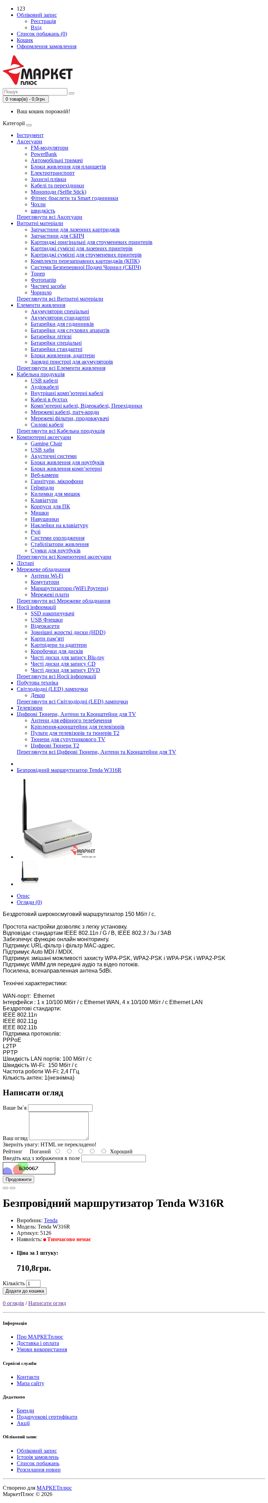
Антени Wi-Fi (47, 576)
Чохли (38, 204)
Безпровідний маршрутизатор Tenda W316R (69, 770)
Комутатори (45, 582)
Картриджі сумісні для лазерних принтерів (82, 248)
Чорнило (41, 292)
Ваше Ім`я (15, 1108)
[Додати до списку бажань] (5, 1188)
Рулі (35, 532)
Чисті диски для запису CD (63, 664)
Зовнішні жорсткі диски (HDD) (68, 632)
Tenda (51, 1220)
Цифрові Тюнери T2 (55, 746)
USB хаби (42, 450)
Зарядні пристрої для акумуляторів (72, 362)
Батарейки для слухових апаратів (70, 330)
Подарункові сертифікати (47, 1417)
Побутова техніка (37, 683)
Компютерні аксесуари (44, 437)
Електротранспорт (53, 173)
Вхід (36, 27)
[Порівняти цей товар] (12, 1188)
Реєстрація (43, 21)
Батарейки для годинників (62, 324)
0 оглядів (13, 1303)
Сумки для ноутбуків (56, 550)
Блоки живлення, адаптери (63, 355)
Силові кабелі (47, 425)
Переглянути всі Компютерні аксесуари (64, 557)
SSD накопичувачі (52, 613)
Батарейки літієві (51, 336)
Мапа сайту (30, 1383)
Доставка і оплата (38, 1343)
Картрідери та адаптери (59, 645)
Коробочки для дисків (57, 651)
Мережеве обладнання (43, 569)
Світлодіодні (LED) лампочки (52, 689)
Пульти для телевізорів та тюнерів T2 (75, 733)
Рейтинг (13, 1151)
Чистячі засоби (48, 286)
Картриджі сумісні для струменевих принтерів (86, 255)
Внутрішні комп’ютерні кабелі (67, 393)
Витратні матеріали (40, 223)
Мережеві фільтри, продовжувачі (70, 418)
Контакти (28, 1377)
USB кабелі (44, 381)
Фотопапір (43, 280)
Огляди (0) (29, 902)
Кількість (14, 1283)
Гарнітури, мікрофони (57, 481)
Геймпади (42, 488)
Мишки (40, 513)
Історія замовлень (38, 1457)
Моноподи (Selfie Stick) (58, 192)
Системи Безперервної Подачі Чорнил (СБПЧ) (86, 267)
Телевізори (30, 708)
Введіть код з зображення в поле (41, 1158)
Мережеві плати (50, 594)
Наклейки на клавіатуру (59, 525)
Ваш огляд (15, 1138)
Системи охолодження (57, 538)
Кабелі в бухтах (49, 399)
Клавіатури (44, 500)
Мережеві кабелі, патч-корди (65, 412)
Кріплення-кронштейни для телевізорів (78, 727)
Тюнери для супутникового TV (68, 739)
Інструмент (30, 135)
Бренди (25, 1410)
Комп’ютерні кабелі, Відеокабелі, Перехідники (86, 406)
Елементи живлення (41, 305)
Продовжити (18, 1179)
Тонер (38, 274)
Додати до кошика (25, 1291)
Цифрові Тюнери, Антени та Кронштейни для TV (76, 714)
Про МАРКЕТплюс (40, 1337)
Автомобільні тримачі (57, 160)
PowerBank (44, 154)
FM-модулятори (49, 148)
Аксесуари (29, 141)
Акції (23, 1423)
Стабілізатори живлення (60, 544)
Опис (23, 896)
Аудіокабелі (45, 387)
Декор (38, 695)
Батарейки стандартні (56, 349)
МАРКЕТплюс (54, 1488)
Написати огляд (47, 1303)
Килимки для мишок (55, 494)
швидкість (43, 211)
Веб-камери (45, 475)
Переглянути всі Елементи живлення (61, 368)
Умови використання (42, 1349)
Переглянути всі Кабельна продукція (61, 431)
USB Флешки (47, 620)
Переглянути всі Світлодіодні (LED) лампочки (72, 701)
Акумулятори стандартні (60, 318)
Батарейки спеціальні (56, 343)
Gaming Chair (46, 443)
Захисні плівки (48, 179)
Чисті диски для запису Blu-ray (67, 657)
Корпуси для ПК (50, 506)
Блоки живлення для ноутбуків (67, 462)
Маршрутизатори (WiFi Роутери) (69, 588)
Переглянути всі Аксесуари (49, 217)
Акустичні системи (54, 456)
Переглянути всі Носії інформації (56, 676)
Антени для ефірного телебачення (71, 720)
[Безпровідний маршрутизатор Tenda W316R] (56, 857)
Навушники (45, 519)
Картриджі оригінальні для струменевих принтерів (91, 242)
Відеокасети (45, 626)
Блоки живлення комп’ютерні (66, 469)
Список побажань (38, 1463)
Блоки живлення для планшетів (68, 167)
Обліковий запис (37, 1451)
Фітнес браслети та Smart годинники (74, 198)
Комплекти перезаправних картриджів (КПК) (85, 261)
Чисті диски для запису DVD (65, 670)
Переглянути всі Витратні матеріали (60, 299)
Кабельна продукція (41, 374)
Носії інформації (36, 607)
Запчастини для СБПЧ (57, 236)
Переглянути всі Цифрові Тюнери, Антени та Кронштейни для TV (96, 752)
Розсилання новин (39, 1470)
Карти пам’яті (47, 639)
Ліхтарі (25, 563)
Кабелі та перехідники (57, 185)
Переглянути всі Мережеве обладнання (63, 601)
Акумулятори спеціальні (60, 311)
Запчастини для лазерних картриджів (75, 229)
